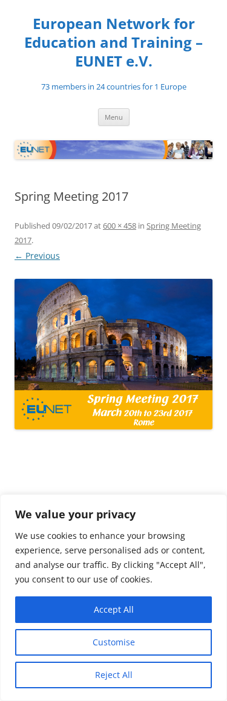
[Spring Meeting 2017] (113, 354)
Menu (114, 117)
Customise (114, 642)
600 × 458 (119, 225)
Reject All (114, 674)
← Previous (37, 255)
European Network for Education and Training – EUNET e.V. (113, 43)
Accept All (114, 609)
